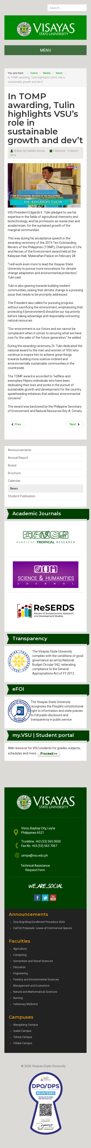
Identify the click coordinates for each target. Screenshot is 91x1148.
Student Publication (21, 496)
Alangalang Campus (25, 1024)
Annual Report (18, 457)
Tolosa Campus (22, 1037)
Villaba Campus (22, 1043)
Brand (12, 465)
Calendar (14, 481)
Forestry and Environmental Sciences (36, 979)
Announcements (19, 450)
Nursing (18, 998)
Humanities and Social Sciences (33, 961)
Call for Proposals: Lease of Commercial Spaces (42, 928)
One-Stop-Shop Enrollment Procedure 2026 (39, 922)
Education (19, 967)
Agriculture (20, 948)
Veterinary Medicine (25, 1004)
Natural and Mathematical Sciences (35, 991)
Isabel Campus (22, 1030)
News (14, 488)
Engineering (20, 973)
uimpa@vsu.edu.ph (34, 855)
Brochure (14, 473)
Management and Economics (31, 985)
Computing (20, 954)
